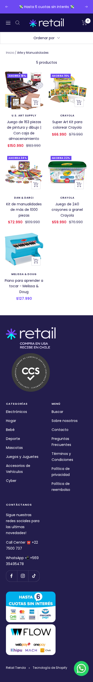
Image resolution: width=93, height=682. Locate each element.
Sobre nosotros (65, 420)
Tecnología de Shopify (50, 668)
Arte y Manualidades (33, 52)
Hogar (11, 420)
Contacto (60, 429)
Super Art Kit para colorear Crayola (67, 124)
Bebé (10, 429)
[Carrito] (84, 22)
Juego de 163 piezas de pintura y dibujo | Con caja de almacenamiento (24, 130)
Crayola (67, 115)
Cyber (11, 480)
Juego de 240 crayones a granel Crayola (67, 210)
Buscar (57, 411)
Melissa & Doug (24, 274)
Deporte (13, 438)
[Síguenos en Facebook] (11, 576)
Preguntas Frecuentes (61, 441)
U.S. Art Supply (24, 115)
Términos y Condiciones (62, 456)
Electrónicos (16, 411)
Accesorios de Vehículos (18, 468)
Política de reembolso (61, 486)
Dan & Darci (24, 198)
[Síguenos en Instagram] (22, 576)
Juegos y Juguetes (22, 456)
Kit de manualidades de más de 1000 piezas (24, 210)
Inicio (10, 52)
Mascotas (14, 447)
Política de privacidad (61, 471)
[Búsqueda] (17, 22)
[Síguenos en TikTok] (33, 576)
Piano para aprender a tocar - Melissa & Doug (24, 286)
